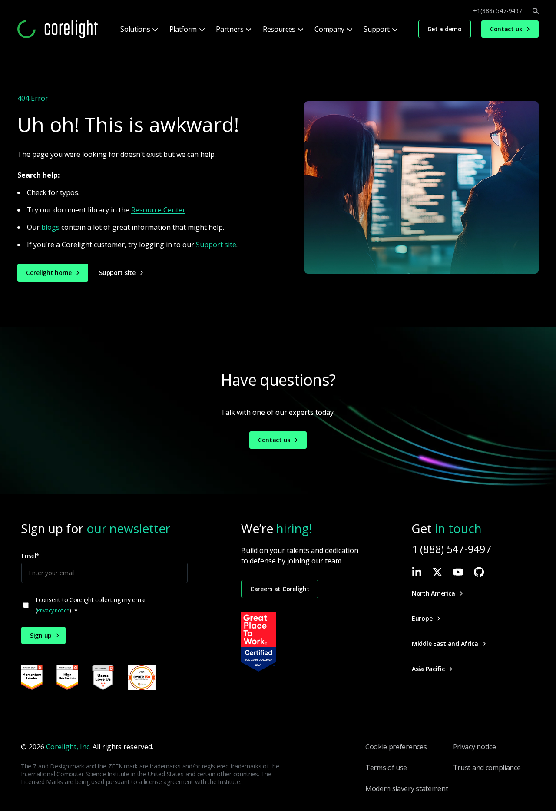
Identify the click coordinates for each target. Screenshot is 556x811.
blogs (50, 227)
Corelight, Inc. (68, 746)
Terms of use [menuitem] (386, 767)
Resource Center (158, 210)
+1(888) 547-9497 (497, 11)
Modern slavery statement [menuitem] (406, 788)
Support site (216, 244)
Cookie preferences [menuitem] (396, 746)
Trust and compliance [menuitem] (487, 767)
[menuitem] (138, 29)
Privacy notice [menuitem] (474, 746)
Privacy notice (53, 610)
